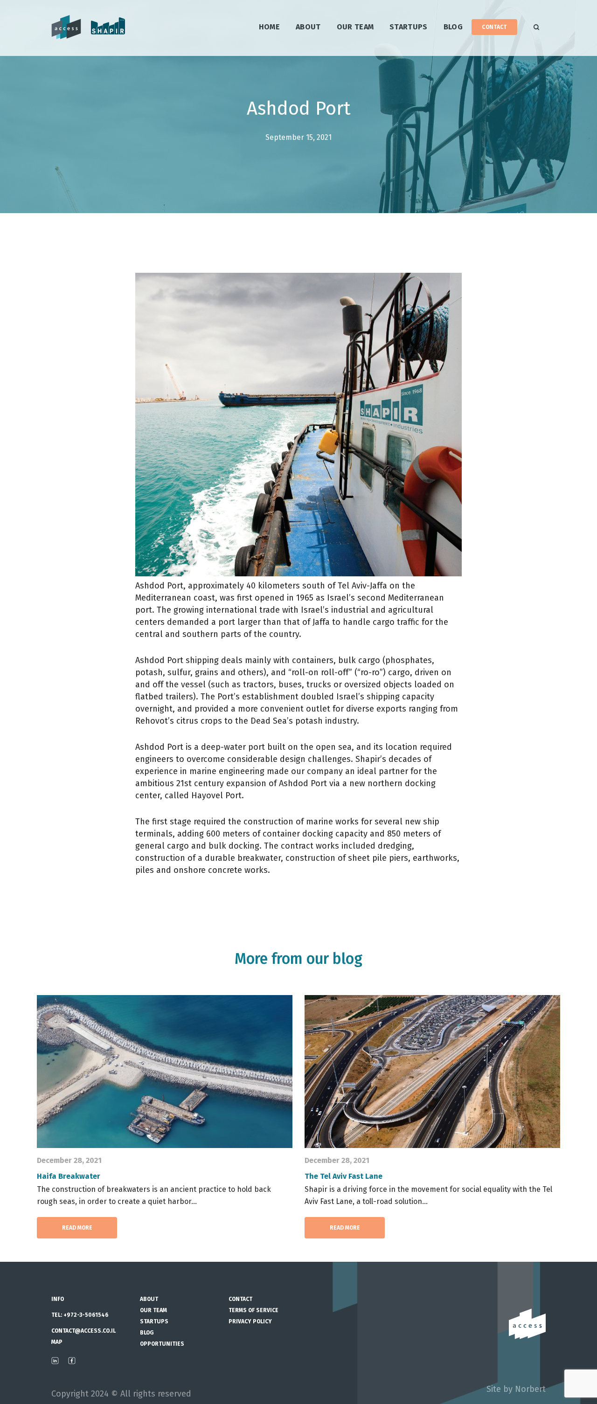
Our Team (355, 26)
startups (408, 26)
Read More (77, 1227)
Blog (453, 26)
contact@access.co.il (83, 1331)
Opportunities (162, 1344)
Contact (494, 27)
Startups (154, 1321)
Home (269, 26)
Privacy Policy (250, 1321)
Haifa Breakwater (68, 1176)
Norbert (530, 1389)
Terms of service (253, 1310)
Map (56, 1342)
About (308, 26)
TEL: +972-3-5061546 (80, 1315)
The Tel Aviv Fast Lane (343, 1176)
